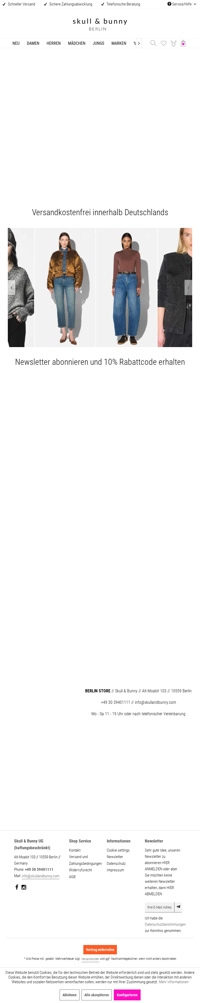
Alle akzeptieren (96, 995)
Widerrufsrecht (80, 870)
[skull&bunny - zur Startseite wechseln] (100, 25)
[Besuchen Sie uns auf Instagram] (24, 888)
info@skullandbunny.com (40, 876)
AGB (72, 876)
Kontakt (74, 850)
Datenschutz (116, 863)
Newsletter (115, 856)
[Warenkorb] (184, 43)
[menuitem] (16, 43)
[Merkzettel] (163, 43)
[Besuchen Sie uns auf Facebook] (17, 888)
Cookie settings (118, 850)
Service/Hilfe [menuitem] (181, 4)
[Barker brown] (115, 287)
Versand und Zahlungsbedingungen (85, 860)
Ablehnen (70, 995)
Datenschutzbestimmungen (165, 924)
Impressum (115, 870)
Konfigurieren (127, 995)
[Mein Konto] (174, 43)
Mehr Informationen (174, 982)
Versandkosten (90, 959)
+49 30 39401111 (39, 869)
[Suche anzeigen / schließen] (153, 43)
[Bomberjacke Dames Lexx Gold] (54, 287)
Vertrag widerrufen (100, 950)
